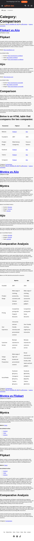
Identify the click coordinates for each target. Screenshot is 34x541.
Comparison (8, 164)
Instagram (5, 435)
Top (4, 532)
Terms (14, 532)
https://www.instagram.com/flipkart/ (15, 59)
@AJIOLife (9, 239)
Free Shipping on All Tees (16, 1)
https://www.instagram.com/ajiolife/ (15, 86)
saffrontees (24, 24)
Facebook (5, 431)
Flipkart (14, 131)
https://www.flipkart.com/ (9, 50)
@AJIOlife (10, 235)
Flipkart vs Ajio (10, 30)
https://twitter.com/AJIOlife (12, 84)
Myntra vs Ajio (9, 171)
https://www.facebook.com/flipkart (15, 55)
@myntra (10, 207)
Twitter (4, 433)
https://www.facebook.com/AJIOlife (15, 82)
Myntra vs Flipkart (12, 395)
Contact (29, 532)
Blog (25, 532)
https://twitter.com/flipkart (12, 57)
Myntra (5, 425)
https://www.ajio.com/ (8, 77)
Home (4, 10)
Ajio (27, 131)
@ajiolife (10, 237)
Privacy (17, 532)
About (21, 532)
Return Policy (9, 532)
